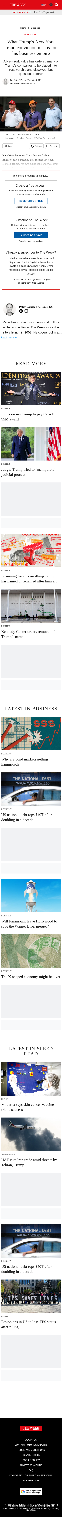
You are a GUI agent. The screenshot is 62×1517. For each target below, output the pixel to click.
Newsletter (54, 146)
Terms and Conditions (31, 1450)
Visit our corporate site (43, 1506)
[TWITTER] (21, 311)
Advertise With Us (31, 1465)
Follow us (38, 146)
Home (23, 28)
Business (35, 28)
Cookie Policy (31, 1460)
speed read (31, 35)
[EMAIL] (27, 311)
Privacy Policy (31, 1455)
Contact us (38, 283)
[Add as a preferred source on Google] (31, 1491)
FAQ (31, 1470)
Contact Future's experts (31, 1445)
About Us (31, 1439)
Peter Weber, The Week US (27, 80)
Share (10, 146)
